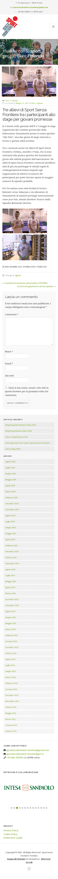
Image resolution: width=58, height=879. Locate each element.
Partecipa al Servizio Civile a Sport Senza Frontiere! (27, 443)
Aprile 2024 (10, 587)
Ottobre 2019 (11, 731)
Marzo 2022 (10, 677)
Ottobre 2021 (11, 707)
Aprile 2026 (10, 485)
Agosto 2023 (10, 611)
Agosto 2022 (10, 659)
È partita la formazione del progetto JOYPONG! (26, 283)
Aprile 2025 (10, 539)
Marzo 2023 (10, 629)
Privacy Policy (11, 830)
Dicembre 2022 (12, 647)
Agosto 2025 (10, 515)
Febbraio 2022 (11, 683)
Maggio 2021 (10, 713)
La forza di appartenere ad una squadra (35, 286)
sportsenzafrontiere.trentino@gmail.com (30, 7)
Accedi (29, 862)
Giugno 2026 (10, 473)
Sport (18, 275)
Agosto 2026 (10, 461)
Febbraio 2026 (11, 497)
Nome (9, 351)
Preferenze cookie (13, 837)
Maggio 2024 (10, 581)
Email (9, 363)
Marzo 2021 (10, 719)
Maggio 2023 (10, 623)
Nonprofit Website (16, 859)
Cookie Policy (10, 834)
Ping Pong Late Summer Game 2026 (20, 425)
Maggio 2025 (10, 533)
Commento (11, 314)
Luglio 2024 (10, 575)
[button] (11, 808)
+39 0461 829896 (14, 757)
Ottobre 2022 (11, 653)
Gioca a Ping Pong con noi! (16, 437)
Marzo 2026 (10, 491)
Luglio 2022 (10, 665)
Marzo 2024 (10, 593)
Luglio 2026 (10, 467)
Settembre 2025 (12, 509)
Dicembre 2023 (12, 599)
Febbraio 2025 (11, 545)
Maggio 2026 (10, 479)
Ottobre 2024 (11, 557)
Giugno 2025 (10, 527)
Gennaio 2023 (11, 641)
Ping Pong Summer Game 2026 (18, 431)
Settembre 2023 (12, 605)
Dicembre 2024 (12, 551)
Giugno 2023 (10, 617)
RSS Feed (45, 859)
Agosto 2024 (10, 569)
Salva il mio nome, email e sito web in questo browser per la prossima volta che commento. (27, 391)
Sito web (9, 375)
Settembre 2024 (12, 563)
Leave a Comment (11, 101)
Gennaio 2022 (11, 689)
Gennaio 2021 (11, 725)
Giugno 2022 (10, 671)
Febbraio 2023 (11, 635)
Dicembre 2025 (12, 503)
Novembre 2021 (12, 701)
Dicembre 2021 (12, 695)
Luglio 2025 (10, 521)
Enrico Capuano (37, 103)
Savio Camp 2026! (13, 449)
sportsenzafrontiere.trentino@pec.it (25, 753)
